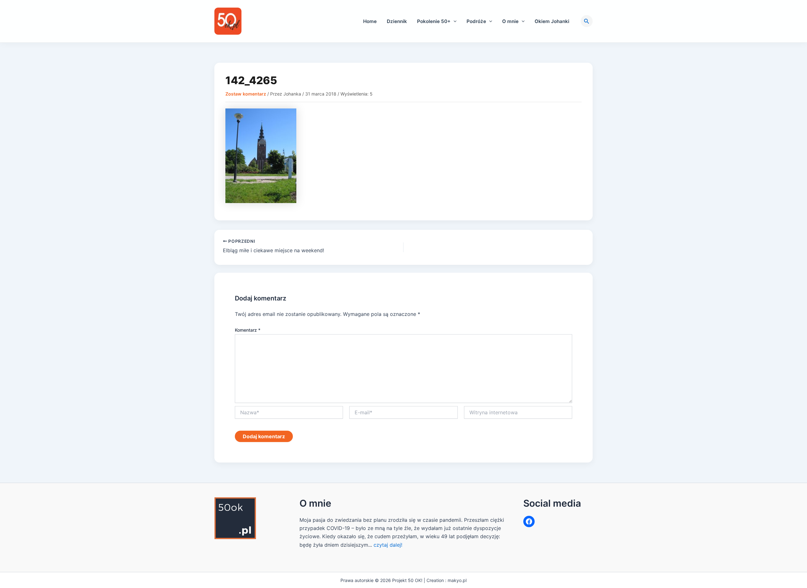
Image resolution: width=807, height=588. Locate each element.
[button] (453, 21)
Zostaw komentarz (245, 93)
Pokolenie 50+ (433, 21)
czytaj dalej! (388, 545)
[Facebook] (529, 521)
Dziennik (397, 21)
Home (370, 21)
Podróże (476, 21)
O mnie (510, 21)
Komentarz (247, 330)
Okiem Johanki (552, 21)
